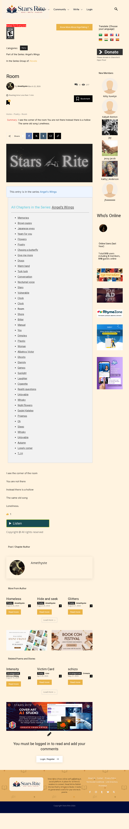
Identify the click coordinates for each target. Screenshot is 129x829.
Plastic (21, 341)
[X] (36, 136)
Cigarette (23, 383)
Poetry (24, 48)
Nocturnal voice (26, 282)
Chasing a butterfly (28, 249)
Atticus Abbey (12, 676)
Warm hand (24, 266)
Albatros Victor (26, 351)
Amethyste (23, 86)
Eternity (22, 362)
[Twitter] (114, 792)
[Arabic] (100, 35)
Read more (14, 612)
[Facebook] (29, 136)
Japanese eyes (26, 228)
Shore (21, 314)
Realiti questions (27, 389)
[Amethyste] (10, 86)
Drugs (21, 260)
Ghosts (21, 357)
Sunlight (22, 373)
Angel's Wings (48, 191)
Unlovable (23, 394)
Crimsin (86, 673)
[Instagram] (96, 792)
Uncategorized (13, 673)
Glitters (73, 599)
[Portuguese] (112, 39)
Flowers (22, 239)
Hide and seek (47, 599)
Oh (19, 421)
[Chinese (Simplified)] (106, 35)
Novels (33, 61)
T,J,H (20, 453)
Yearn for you (25, 233)
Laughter (22, 378)
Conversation (25, 276)
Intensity (12, 669)
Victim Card (45, 669)
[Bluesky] (108, 792)
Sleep (21, 426)
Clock (21, 298)
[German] (100, 39)
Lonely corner (25, 448)
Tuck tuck (23, 271)
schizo (73, 669)
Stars (20, 287)
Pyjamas (22, 415)
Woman (22, 346)
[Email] (51, 136)
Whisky (22, 399)
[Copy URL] (58, 136)
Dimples (22, 335)
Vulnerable (23, 292)
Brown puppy (25, 223)
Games (21, 367)
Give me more (25, 255)
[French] (117, 35)
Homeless (13, 599)
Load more (48, 620)
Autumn (22, 442)
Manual (21, 324)
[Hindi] (106, 39)
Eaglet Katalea (25, 410)
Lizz (47, 673)
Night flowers (25, 405)
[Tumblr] (43, 136)
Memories (23, 217)
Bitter (21, 319)
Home (9, 114)
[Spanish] (117, 39)
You (20, 330)
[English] (112, 35)
